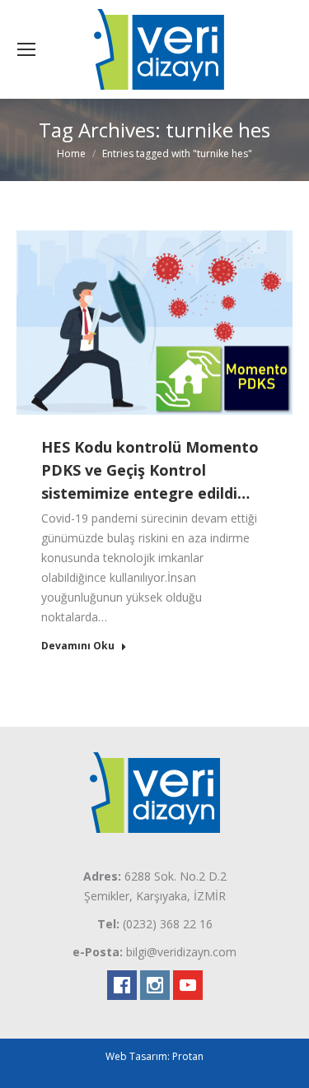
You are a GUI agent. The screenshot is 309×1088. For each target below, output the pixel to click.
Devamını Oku (78, 646)
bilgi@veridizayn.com (181, 952)
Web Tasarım (136, 1056)
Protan (188, 1056)
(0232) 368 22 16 (168, 924)
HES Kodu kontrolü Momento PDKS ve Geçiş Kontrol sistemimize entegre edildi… (150, 470)
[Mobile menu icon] (26, 49)
